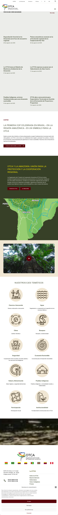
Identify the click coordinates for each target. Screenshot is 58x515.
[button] (55, 487)
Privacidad (29, 513)
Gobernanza (33, 480)
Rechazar (29, 505)
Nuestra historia (34, 478)
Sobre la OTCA (34, 475)
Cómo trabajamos (35, 482)
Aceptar (29, 501)
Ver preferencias (29, 509)
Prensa (32, 484)
